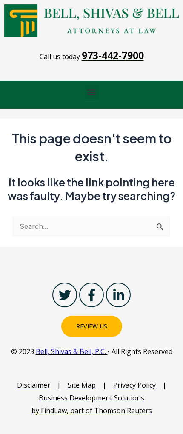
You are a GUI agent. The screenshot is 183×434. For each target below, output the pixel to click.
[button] (92, 92)
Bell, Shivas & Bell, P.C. (72, 351)
